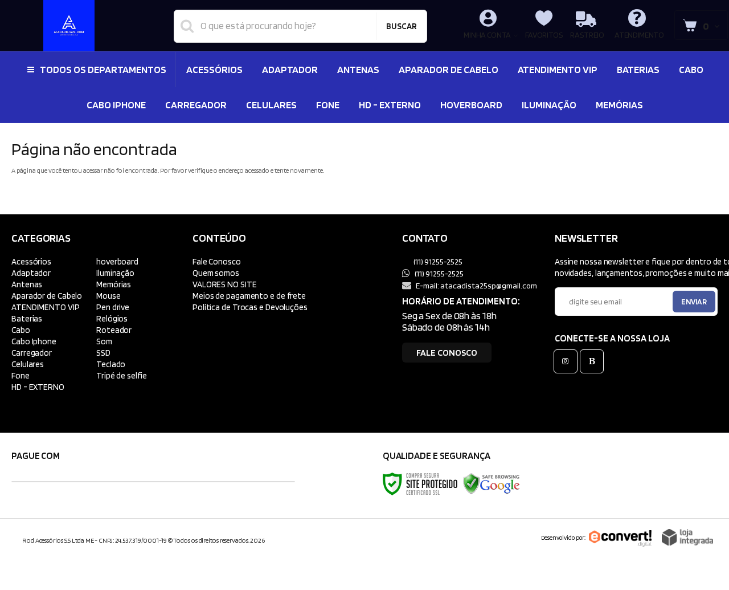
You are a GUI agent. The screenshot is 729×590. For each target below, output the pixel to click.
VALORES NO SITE (225, 284)
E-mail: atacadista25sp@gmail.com (476, 285)
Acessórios (31, 261)
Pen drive (112, 307)
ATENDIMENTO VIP (45, 307)
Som (104, 341)
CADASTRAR (682, 304)
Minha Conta (487, 34)
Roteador (114, 329)
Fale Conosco (217, 261)
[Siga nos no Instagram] (568, 361)
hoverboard (117, 261)
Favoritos (544, 34)
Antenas (26, 284)
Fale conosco (446, 352)
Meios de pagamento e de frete (249, 295)
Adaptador (31, 272)
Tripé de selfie (121, 375)
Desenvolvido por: (563, 538)
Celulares (27, 364)
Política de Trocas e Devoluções (250, 307)
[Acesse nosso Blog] (594, 361)
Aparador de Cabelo (46, 295)
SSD (103, 352)
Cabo (20, 329)
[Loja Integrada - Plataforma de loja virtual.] (687, 537)
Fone (20, 375)
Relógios (112, 318)
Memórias (113, 284)
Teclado (110, 364)
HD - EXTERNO (37, 386)
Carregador (31, 352)
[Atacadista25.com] (69, 25)
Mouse (108, 295)
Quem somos (216, 272)
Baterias (26, 318)
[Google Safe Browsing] (491, 483)
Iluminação (115, 272)
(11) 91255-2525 (437, 261)
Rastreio (587, 34)
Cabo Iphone (33, 341)
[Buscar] (401, 26)
